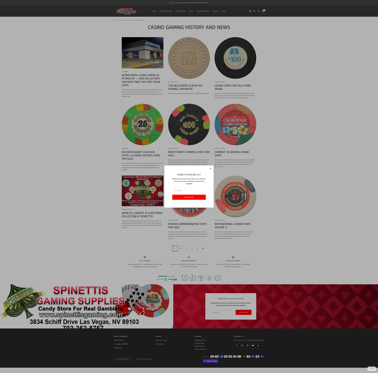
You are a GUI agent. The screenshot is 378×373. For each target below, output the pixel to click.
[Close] (210, 168)
